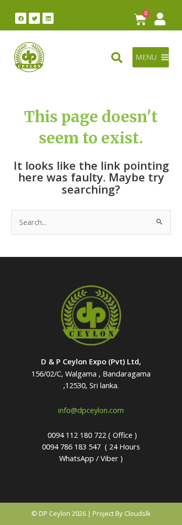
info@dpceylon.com (91, 410)
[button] (146, 57)
